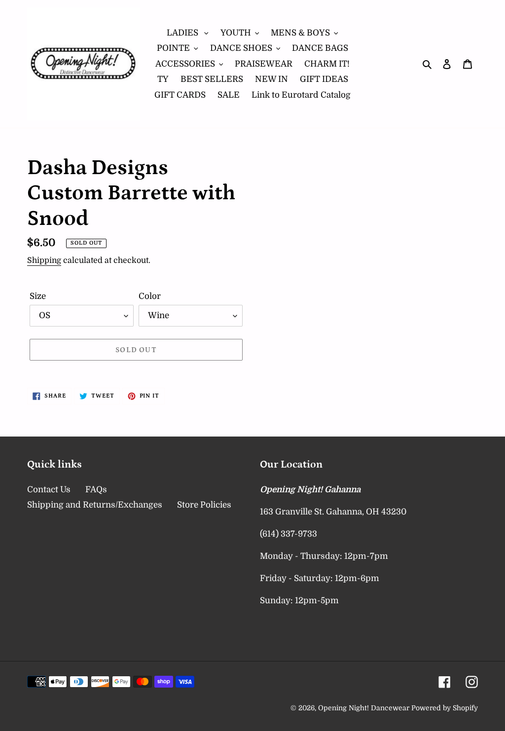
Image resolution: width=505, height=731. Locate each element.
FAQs (96, 489)
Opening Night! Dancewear (363, 708)
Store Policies (204, 505)
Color (150, 296)
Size (38, 296)
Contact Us (49, 489)
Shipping (44, 260)
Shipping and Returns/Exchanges (94, 505)
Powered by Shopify (444, 708)
